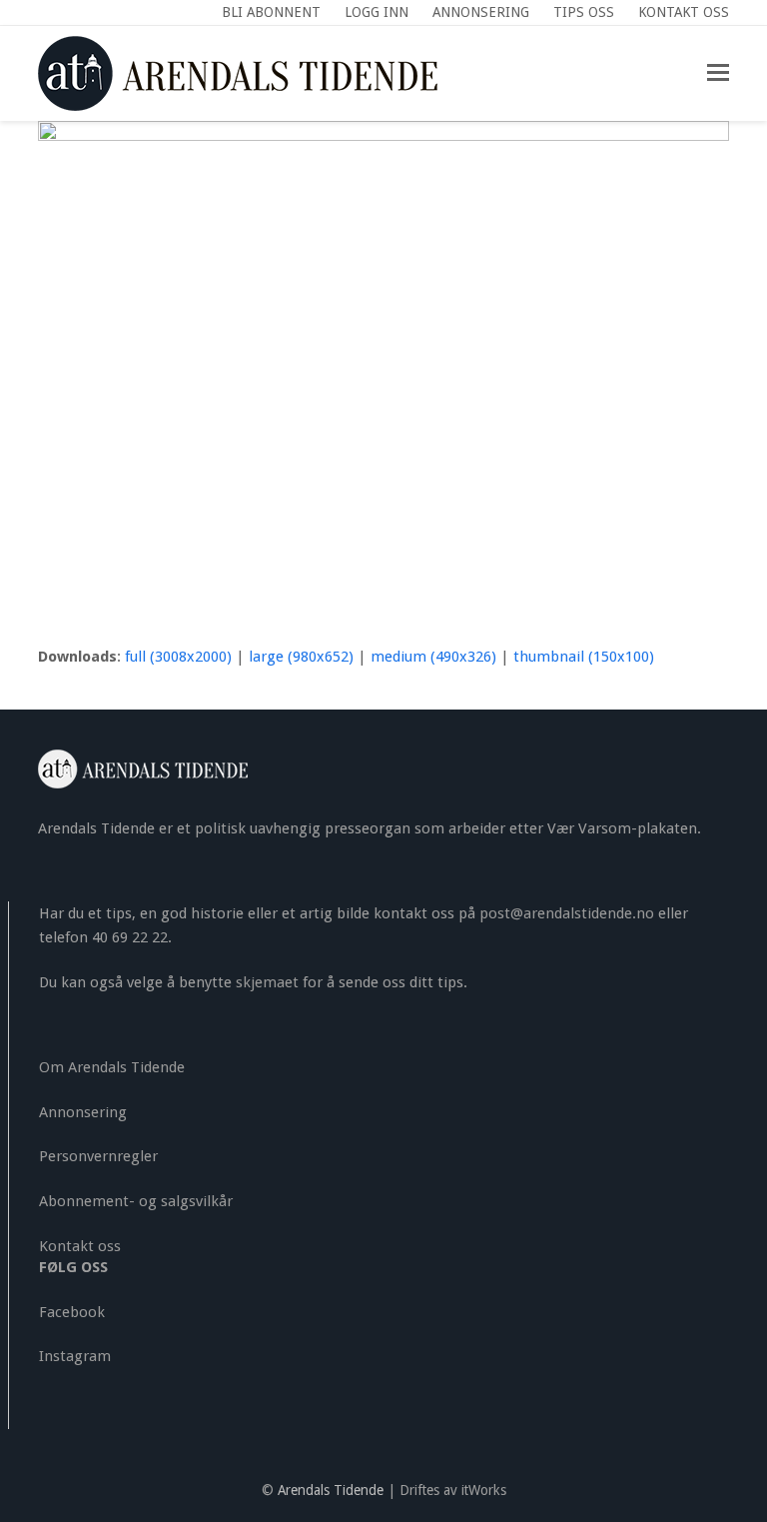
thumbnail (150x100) (583, 657)
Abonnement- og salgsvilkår (136, 1201)
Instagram (75, 1356)
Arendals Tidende (331, 1490)
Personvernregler (98, 1156)
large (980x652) (301, 657)
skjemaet (267, 982)
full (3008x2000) (178, 657)
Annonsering (83, 1112)
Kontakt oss (80, 1246)
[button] (718, 73)
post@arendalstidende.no (566, 913)
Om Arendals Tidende (112, 1067)
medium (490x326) (433, 657)
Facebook (72, 1312)
